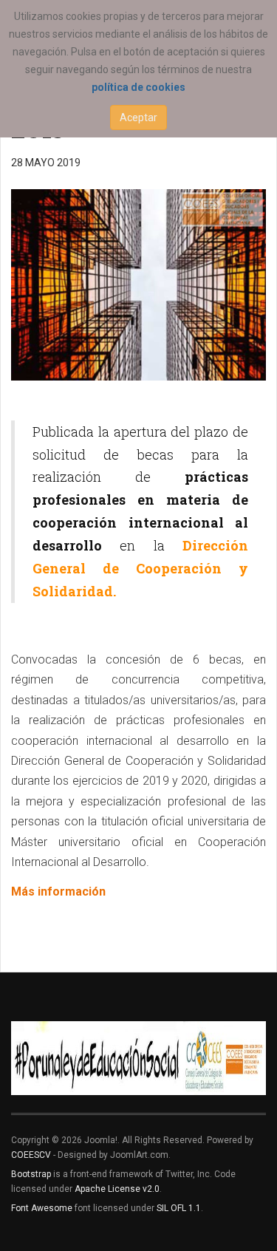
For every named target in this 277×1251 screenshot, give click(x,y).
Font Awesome (41, 1208)
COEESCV (31, 1155)
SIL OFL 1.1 (179, 1208)
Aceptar (138, 117)
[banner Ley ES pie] (138, 1058)
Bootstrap (31, 1174)
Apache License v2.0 (117, 1189)
